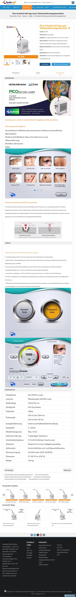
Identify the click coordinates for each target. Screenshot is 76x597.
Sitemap (54, 591)
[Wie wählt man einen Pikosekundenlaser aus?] (62, 515)
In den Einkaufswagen (62, 64)
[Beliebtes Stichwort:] (73, 2)
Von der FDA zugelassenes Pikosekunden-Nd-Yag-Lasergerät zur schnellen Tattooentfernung (38, 502)
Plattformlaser (43, 552)
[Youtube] (41, 535)
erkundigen (45, 64)
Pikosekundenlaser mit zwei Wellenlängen (15, 479)
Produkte (29, 553)
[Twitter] (38, 535)
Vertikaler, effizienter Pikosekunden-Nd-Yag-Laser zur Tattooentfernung (25, 502)
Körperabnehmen (62, 552)
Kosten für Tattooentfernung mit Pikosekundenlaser (18, 477)
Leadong (69, 591)
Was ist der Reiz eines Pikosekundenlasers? (8, 524)
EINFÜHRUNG (15, 73)
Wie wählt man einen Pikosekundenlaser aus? (62, 524)
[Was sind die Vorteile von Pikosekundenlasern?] (38, 515)
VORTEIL (38, 73)
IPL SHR (59, 545)
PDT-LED (59, 547)
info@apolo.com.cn (40, 594)
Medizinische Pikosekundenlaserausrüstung (11, 502)
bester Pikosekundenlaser (41, 474)
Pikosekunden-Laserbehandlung (42, 477)
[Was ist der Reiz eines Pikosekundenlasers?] (13, 515)
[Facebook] (32, 535)
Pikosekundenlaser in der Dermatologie (39, 479)
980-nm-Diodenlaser (63, 550)
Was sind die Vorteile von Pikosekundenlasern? (33, 524)
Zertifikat (29, 555)
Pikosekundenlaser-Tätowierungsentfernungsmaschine (19, 474)
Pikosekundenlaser (45, 550)
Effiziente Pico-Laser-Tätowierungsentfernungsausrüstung (64, 502)
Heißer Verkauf (43, 565)
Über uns (29, 550)
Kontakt (29, 558)
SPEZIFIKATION (60, 73)
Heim (28, 548)
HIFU (58, 555)
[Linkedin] (35, 535)
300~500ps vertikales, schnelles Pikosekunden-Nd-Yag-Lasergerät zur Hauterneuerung (51, 502)
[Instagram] (44, 535)
